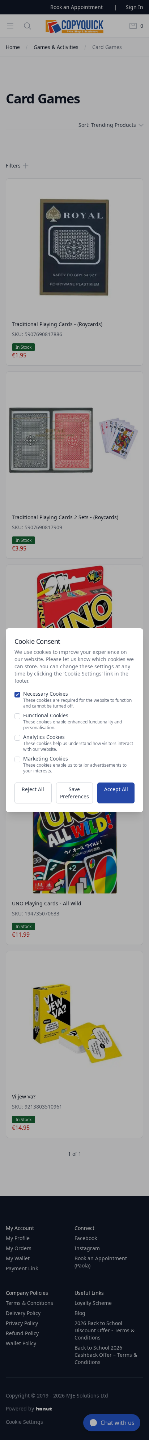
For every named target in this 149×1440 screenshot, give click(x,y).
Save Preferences (74, 793)
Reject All (33, 789)
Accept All (116, 789)
